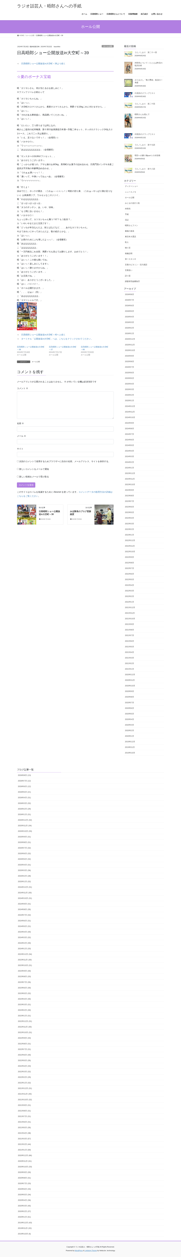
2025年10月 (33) (25, 831)
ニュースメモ (130, 192)
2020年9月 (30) (24, 1172)
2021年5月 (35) (24, 1127)
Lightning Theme (91, 1251)
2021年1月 (129, 669)
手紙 (127, 214)
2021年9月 (129, 624)
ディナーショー (131, 186)
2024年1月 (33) (24, 948)
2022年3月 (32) (24, 1072)
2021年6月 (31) (24, 1122)
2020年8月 (129, 697)
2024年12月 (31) (25, 887)
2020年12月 (130, 674)
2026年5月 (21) (24, 792)
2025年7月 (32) (24, 848)
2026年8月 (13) (24, 775)
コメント (22, 388)
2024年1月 (129, 468)
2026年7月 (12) (24, 781)
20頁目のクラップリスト (145, 134)
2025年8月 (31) (24, 842)
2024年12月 (130, 406)
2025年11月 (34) (25, 825)
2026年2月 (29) (24, 809)
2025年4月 (129, 384)
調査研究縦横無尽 (132, 281)
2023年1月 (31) (24, 1016)
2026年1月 (129, 333)
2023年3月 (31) (24, 1004)
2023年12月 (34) (25, 954)
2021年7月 (129, 635)
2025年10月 (130, 350)
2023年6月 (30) (24, 988)
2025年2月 (129, 395)
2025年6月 (129, 373)
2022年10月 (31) (25, 1032)
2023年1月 (129, 535)
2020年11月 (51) (25, 1161)
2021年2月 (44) (24, 1144)
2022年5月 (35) (24, 1060)
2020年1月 (129, 736)
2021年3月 (129, 658)
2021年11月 (130, 613)
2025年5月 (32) (24, 859)
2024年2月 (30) (24, 943)
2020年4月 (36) (24, 1200)
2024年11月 (130, 412)
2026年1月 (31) (24, 814)
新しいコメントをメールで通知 (34, 469)
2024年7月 (129, 434)
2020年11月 (130, 680)
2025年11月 (130, 345)
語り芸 (128, 276)
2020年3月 (129, 725)
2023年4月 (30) (24, 999)
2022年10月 (130, 551)
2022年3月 (129, 591)
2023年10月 (130, 484)
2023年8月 (129, 496)
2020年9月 (129, 691)
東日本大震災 (130, 237)
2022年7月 (129, 568)
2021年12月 (130, 607)
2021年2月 (129, 663)
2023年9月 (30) (24, 971)
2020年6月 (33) (24, 1189)
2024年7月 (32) (24, 915)
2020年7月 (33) (24, 1183)
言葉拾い (128, 270)
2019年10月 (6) (24, 1234)
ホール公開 (107, 46)
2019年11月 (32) (25, 1228)
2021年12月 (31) (25, 1088)
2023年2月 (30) (24, 1010)
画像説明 (128, 253)
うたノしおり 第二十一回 (146, 52)
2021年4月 (129, 652)
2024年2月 (129, 462)
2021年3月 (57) (24, 1139)
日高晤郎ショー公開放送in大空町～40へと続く (43, 335)
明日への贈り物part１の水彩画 (147, 155)
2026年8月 (129, 294)
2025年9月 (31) (24, 837)
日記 (127, 220)
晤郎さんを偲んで (142, 114)
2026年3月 (129, 322)
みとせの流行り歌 (132, 203)
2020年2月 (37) (24, 1211)
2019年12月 (130, 742)
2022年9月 (129, 557)
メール (21, 436)
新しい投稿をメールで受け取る (34, 477)
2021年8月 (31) (24, 1111)
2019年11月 (130, 747)
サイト (20, 449)
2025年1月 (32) (24, 881)
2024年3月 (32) (24, 937)
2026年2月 (129, 328)
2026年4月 (129, 317)
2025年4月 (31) (24, 865)
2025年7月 (129, 367)
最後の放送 (129, 231)
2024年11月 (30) (25, 893)
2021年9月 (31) (24, 1105)
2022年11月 (130, 546)
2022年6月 (129, 574)
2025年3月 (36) (24, 870)
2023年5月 (129, 512)
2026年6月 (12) (24, 786)
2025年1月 (129, 400)
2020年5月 (129, 714)
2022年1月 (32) (24, 1083)
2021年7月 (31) (24, 1116)
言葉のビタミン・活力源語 (136, 265)
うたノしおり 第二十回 (145, 104)
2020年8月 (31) (24, 1178)
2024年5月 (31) (24, 926)
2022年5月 (129, 579)
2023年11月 (130, 479)
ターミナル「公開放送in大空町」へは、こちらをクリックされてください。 (57, 339)
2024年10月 (130, 417)
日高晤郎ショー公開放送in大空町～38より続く (43, 63)
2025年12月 (130, 339)
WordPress (79, 1251)
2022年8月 (129, 563)
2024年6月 (129, 440)
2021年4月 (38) (24, 1133)
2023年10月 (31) (25, 965)
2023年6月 (129, 507)
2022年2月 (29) (24, 1077)
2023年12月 (130, 473)
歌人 (127, 242)
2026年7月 (129, 300)
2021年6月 (129, 641)
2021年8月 (129, 630)
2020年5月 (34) (24, 1195)
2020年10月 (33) (25, 1167)
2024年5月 (129, 445)
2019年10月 (130, 753)
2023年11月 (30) (25, 960)
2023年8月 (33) (24, 976)
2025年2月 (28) (24, 876)
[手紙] (104, 514)
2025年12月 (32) (25, 820)
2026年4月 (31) (24, 797)
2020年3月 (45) (24, 1206)
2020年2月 (129, 730)
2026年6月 (129, 305)
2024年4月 (129, 451)
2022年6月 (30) (24, 1055)
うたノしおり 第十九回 (145, 145)
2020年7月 (129, 702)
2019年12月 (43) (25, 1223)
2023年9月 (129, 490)
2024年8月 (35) (24, 909)
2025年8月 (129, 361)
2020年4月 (129, 719)
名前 (20, 423)
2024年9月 (129, 423)
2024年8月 (129, 428)
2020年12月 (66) (25, 1155)
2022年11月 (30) (25, 1027)
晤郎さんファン (131, 225)
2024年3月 (129, 456)
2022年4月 (129, 585)
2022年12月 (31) (25, 1021)
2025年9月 (129, 356)
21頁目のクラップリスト (145, 93)
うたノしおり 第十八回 (145, 169)
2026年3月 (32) (24, 803)
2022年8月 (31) (24, 1044)
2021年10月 (130, 619)
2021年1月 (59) (24, 1150)
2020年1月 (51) (24, 1217)
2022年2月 (129, 596)
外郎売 (128, 209)
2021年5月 (129, 647)
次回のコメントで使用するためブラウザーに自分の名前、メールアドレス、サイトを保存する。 (64, 461)
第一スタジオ (130, 259)
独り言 (128, 248)
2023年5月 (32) (24, 993)
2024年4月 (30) (24, 932)
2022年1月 (129, 602)
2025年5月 (129, 378)
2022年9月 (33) (24, 1038)
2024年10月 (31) (25, 898)
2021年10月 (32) (25, 1100)
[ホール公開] (26, 514)
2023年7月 (129, 501)
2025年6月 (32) (24, 853)
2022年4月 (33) (24, 1066)
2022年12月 (130, 540)
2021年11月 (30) (25, 1094)
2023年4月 (129, 518)
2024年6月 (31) (24, 921)
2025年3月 (129, 389)
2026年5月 (129, 311)
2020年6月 (129, 708)
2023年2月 (129, 529)
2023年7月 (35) (24, 982)
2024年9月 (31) (24, 904)
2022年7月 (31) (24, 1049)
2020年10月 (130, 686)
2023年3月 (129, 524)
